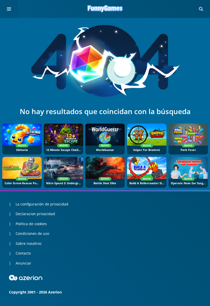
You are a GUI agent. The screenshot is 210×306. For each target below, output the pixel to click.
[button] (201, 9)
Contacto (23, 253)
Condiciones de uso (32, 233)
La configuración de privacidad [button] (42, 204)
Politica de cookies (31, 223)
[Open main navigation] (9, 9)
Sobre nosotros (28, 243)
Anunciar (23, 263)
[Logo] (105, 9)
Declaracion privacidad (35, 213)
